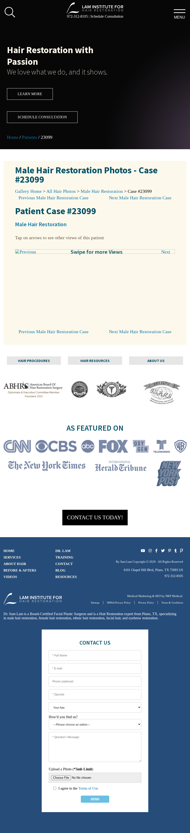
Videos (10, 577)
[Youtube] (143, 551)
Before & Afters (19, 570)
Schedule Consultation (106, 16)
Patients (29, 137)
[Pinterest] (169, 551)
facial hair (113, 618)
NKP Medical (173, 596)
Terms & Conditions (172, 602)
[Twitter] (163, 551)
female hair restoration (55, 618)
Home (12, 137)
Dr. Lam (62, 551)
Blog (60, 570)
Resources (66, 577)
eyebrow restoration (143, 618)
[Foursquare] (181, 551)
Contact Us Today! (95, 517)
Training (64, 557)
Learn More (30, 94)
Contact (64, 564)
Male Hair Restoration (102, 191)
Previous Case (54, 197)
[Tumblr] (175, 551)
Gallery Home (28, 191)
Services (12, 557)
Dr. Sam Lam (13, 614)
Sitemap (95, 602)
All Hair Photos (61, 191)
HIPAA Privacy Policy (119, 602)
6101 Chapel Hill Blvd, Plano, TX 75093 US (153, 570)
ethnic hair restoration (88, 618)
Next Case (140, 197)
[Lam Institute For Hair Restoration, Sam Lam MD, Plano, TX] (95, 8)
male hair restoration (22, 618)
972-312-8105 (77, 16)
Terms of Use (88, 788)
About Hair (14, 564)
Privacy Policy (146, 602)
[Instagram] (150, 551)
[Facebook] (156, 551)
